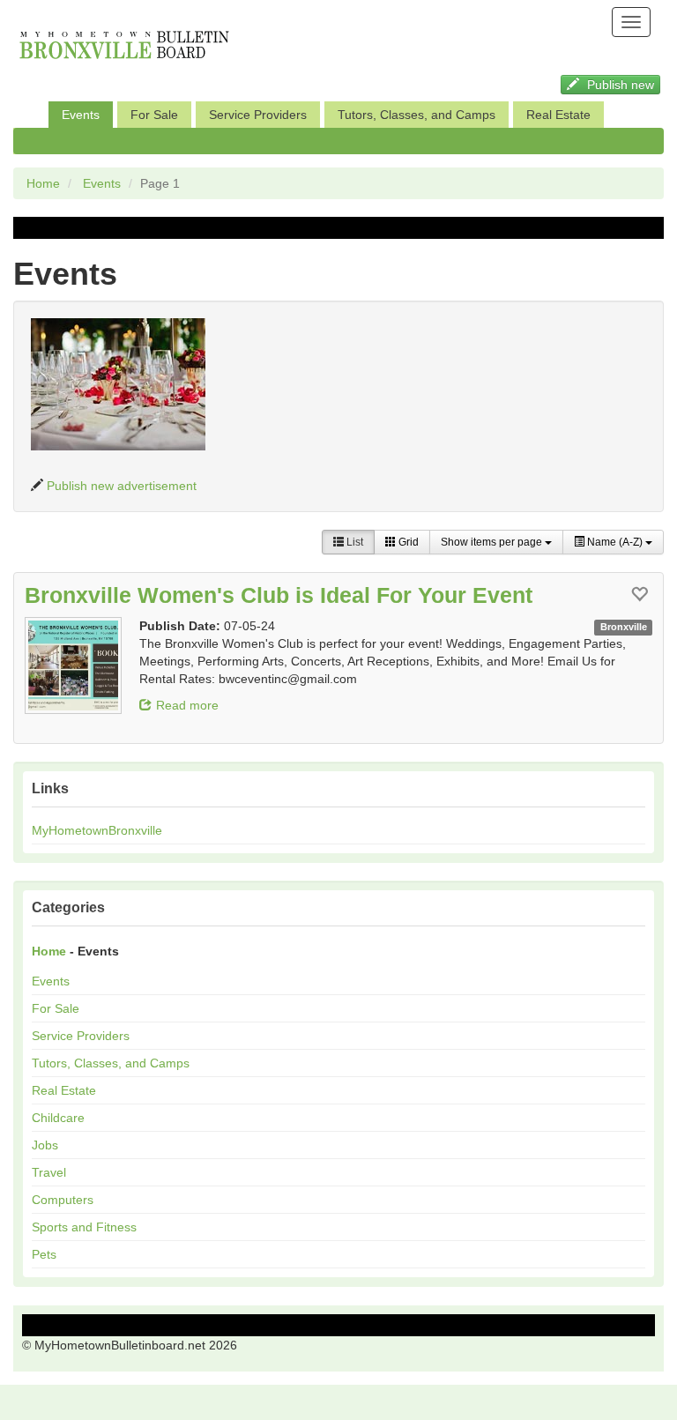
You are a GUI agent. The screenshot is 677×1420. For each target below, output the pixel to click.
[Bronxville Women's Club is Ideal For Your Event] (73, 665)
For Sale (154, 115)
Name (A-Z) (614, 542)
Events (81, 115)
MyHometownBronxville (97, 830)
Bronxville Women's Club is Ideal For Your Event (278, 595)
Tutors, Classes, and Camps (416, 115)
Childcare (58, 1118)
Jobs (45, 1145)
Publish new (619, 85)
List (353, 542)
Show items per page (493, 542)
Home (43, 183)
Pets (44, 1254)
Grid (407, 542)
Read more (187, 705)
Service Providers (258, 115)
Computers (62, 1200)
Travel (49, 1172)
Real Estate (558, 115)
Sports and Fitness (84, 1227)
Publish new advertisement (122, 486)
